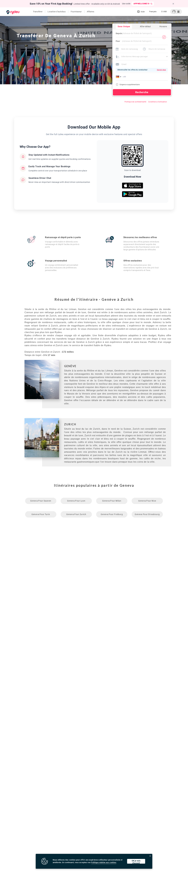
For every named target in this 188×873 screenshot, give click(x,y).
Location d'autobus (57, 11)
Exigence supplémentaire (130, 85)
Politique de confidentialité (135, 102)
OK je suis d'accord (136, 862)
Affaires (90, 11)
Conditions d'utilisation (157, 102)
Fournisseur (76, 11)
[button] (119, 76)
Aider (143, 12)
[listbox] (153, 11)
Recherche (142, 92)
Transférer (38, 11)
